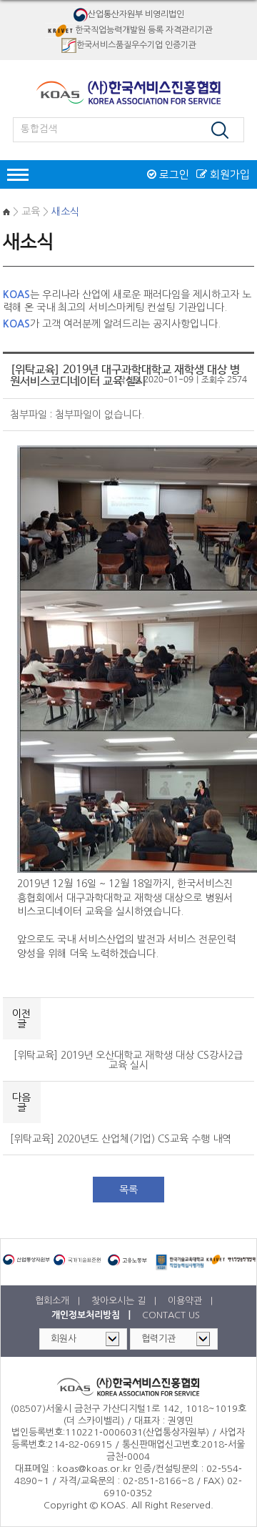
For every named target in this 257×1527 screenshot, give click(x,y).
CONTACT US (171, 1315)
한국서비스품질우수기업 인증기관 (136, 45)
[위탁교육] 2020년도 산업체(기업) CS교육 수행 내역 (120, 1139)
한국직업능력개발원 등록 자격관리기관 (144, 29)
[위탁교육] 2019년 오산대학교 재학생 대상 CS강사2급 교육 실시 (128, 1060)
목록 (128, 1190)
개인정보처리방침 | (92, 1315)
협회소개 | (59, 1300)
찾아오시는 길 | (125, 1300)
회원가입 (228, 174)
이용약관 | (192, 1300)
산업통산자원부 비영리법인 (136, 14)
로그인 (172, 174)
